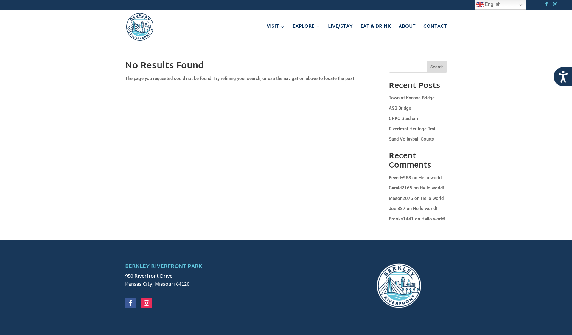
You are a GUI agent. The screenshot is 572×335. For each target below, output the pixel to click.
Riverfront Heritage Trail (412, 129)
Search (437, 66)
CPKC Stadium (403, 118)
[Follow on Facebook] (130, 303)
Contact (435, 28)
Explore (303, 28)
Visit (273, 28)
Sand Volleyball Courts (411, 139)
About (407, 28)
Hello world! (431, 177)
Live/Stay (340, 28)
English (492, 4)
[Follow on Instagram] (146, 303)
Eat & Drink (375, 28)
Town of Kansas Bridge (412, 98)
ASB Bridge (400, 108)
